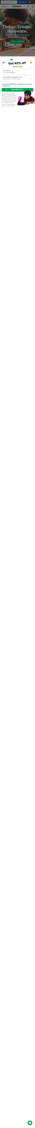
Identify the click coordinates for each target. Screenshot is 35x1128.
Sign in (13, 104)
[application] (30, 1122)
